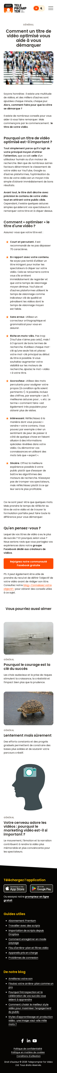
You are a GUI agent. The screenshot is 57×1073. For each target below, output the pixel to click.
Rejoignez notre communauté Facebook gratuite (28, 563)
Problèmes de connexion (23, 957)
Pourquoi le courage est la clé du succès (27, 666)
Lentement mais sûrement (28, 735)
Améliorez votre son (21, 978)
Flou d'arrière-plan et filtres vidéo (28, 948)
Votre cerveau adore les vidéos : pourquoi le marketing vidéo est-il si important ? (25, 828)
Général (28, 24)
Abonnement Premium (22, 920)
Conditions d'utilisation (29, 1056)
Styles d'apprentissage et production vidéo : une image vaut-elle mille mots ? (31, 1020)
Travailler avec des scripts (24, 925)
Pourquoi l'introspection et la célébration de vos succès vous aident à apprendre (27, 995)
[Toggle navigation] (50, 8)
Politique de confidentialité (28, 1048)
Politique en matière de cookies (28, 1052)
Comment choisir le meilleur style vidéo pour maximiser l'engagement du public (30, 1008)
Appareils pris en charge (23, 952)
